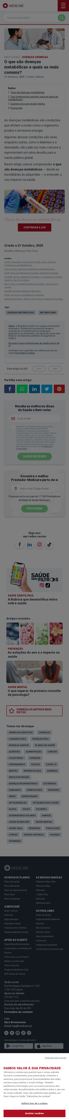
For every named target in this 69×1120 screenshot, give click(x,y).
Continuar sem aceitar (55, 1058)
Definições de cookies (34, 1103)
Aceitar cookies (34, 1113)
